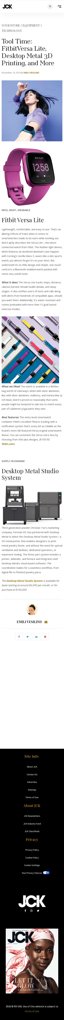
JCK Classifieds (32, 831)
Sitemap (32, 789)
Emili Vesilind (31, 72)
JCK (7, 6)
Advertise (32, 782)
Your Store (11, 25)
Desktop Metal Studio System (24, 580)
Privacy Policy (32, 849)
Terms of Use (32, 797)
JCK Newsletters (32, 815)
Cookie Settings (32, 865)
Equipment (31, 25)
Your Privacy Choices (32, 872)
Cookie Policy (32, 857)
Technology (12, 31)
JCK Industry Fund (32, 823)
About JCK (32, 766)
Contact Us (32, 774)
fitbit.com (8, 444)
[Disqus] (32, 690)
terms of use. (32, 1011)
